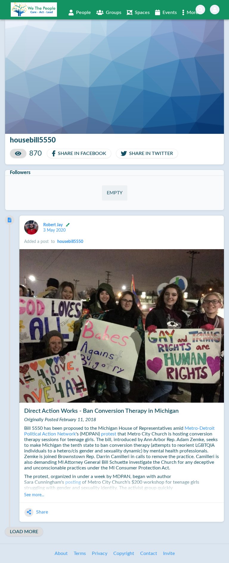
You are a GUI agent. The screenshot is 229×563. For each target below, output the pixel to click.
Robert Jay (53, 225)
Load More (24, 531)
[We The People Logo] (34, 9)
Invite (169, 553)
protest (108, 434)
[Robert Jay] (31, 227)
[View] (18, 153)
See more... (34, 495)
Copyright (123, 553)
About (61, 553)
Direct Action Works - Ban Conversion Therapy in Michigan (101, 411)
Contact (148, 553)
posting (73, 482)
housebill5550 (70, 242)
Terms (80, 553)
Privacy (99, 553)
